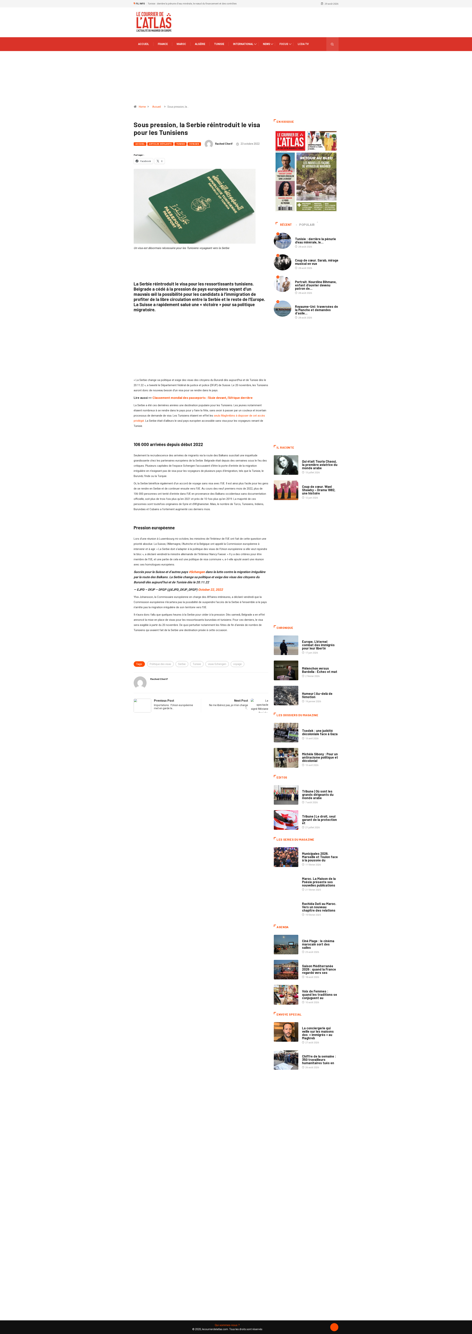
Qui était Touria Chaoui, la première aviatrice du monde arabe (319, 464)
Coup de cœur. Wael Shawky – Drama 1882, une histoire (318, 490)
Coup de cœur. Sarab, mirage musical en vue (316, 262)
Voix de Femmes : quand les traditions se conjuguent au (319, 994)
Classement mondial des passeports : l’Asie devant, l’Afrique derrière (202, 398)
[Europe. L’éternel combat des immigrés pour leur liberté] (286, 645)
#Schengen (197, 572)
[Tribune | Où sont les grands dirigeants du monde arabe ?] (286, 795)
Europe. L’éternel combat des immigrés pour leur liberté (318, 645)
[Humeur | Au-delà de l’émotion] (286, 695)
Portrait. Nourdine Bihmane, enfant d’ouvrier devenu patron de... (316, 285)
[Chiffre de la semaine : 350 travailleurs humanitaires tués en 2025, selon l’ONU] (286, 1060)
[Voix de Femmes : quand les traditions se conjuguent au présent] (286, 994)
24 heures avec (311, 900)
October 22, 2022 (210, 589)
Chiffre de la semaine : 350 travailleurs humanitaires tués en (319, 1059)
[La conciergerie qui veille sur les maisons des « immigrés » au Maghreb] (286, 1032)
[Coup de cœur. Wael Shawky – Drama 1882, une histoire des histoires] (286, 490)
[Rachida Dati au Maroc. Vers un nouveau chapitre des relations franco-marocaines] (286, 907)
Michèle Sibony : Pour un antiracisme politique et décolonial (320, 757)
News (266, 44)
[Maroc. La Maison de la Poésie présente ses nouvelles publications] (286, 882)
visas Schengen (217, 664)
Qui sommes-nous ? (227, 1325)
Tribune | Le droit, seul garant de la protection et (319, 819)
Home (142, 106)
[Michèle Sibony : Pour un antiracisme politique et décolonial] (286, 757)
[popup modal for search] (332, 44)
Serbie (182, 664)
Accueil (143, 44)
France (163, 44)
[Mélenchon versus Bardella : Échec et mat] (286, 670)
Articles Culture (312, 458)
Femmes (306, 750)
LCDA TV (303, 44)
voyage (237, 664)
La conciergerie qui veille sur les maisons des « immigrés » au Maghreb (318, 1033)
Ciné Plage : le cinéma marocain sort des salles (318, 944)
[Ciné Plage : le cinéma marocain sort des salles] (286, 944)
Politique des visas (160, 664)
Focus (284, 44)
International (243, 44)
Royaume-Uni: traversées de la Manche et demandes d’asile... (316, 309)
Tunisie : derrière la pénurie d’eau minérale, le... (315, 240)
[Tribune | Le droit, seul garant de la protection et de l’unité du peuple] (286, 820)
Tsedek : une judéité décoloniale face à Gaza (320, 732)
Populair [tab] (307, 225)
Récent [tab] (286, 225)
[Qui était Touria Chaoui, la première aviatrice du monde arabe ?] (286, 465)
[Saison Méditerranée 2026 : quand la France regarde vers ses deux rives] (286, 969)
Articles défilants (160, 144)
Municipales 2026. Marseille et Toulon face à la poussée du (320, 856)
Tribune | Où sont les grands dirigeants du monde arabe (318, 794)
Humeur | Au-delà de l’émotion (317, 695)
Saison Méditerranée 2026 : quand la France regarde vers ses (319, 969)
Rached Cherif (223, 143)
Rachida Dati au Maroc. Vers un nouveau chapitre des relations (319, 907)
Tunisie (219, 44)
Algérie (200, 44)
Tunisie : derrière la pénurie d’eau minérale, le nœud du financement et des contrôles (192, 3)
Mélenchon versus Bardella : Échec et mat (319, 670)
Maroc (181, 44)
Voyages (194, 144)
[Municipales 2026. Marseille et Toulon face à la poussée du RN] (286, 857)
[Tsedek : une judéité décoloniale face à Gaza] (286, 732)
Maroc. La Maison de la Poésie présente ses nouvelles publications (319, 882)
